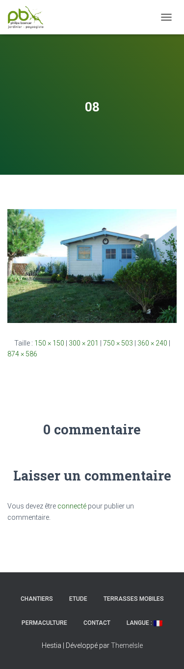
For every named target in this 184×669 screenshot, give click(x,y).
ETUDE (78, 598)
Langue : (140, 622)
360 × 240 (152, 343)
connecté (71, 506)
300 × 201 (84, 343)
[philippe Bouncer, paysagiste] (29, 17)
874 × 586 (22, 354)
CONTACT (96, 622)
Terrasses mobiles (134, 598)
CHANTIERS (37, 598)
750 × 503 (118, 343)
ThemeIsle (127, 645)
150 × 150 (49, 343)
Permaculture (44, 622)
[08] (92, 265)
